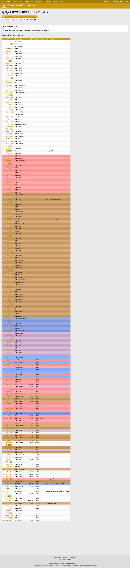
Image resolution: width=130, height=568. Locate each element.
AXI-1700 (9, 214)
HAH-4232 (9, 231)
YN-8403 (9, 384)
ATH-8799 (9, 168)
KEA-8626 (9, 282)
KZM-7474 (9, 141)
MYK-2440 (9, 297)
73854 (8, 377)
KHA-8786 (9, 146)
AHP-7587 (9, 518)
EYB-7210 (9, 107)
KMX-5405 (9, 506)
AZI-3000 (9, 477)
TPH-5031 (9, 129)
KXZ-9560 (9, 520)
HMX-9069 (9, 44)
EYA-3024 (9, 241)
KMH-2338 (9, 438)
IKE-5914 (9, 491)
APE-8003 (9, 353)
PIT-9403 (9, 462)
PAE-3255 (9, 302)
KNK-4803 (9, 51)
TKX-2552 (9, 489)
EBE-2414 (9, 387)
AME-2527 (9, 435)
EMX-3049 (9, 515)
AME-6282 (9, 122)
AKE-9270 (9, 326)
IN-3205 (8, 158)
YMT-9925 (9, 391)
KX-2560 (9, 336)
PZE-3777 (9, 170)
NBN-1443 (9, 224)
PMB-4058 (9, 110)
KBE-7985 (9, 165)
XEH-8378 (9, 219)
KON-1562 (9, 144)
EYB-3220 (9, 498)
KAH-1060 (9, 163)
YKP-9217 (9, 309)
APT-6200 (9, 513)
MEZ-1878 (9, 161)
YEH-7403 (9, 411)
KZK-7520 (9, 238)
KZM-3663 (9, 153)
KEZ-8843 (9, 136)
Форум (65, 557)
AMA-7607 (9, 314)
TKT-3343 (9, 246)
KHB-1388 (9, 464)
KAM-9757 (9, 255)
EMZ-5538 (9, 258)
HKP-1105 (9, 83)
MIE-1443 (9, 272)
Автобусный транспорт (23, 5)
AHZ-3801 (9, 209)
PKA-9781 (9, 148)
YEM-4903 (9, 416)
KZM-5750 (9, 199)
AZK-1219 (9, 460)
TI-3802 (8, 190)
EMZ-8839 (9, 263)
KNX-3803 (9, 61)
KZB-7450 (9, 192)
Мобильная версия (65, 559)
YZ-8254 (9, 365)
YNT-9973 (9, 178)
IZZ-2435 (9, 119)
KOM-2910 (9, 56)
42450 (8, 362)
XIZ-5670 (9, 494)
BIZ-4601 (9, 234)
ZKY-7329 (9, 467)
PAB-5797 (9, 345)
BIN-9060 (9, 71)
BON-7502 (9, 333)
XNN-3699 (9, 496)
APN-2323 (9, 216)
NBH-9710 (9, 404)
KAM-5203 (9, 253)
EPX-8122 (9, 479)
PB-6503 (9, 379)
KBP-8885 (9, 323)
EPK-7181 (9, 229)
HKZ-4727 (9, 85)
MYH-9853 (9, 100)
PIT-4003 (9, 88)
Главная (58, 557)
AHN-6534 (9, 95)
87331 (8, 370)
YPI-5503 (9, 423)
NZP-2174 (9, 469)
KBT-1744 (9, 433)
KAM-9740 (9, 204)
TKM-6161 (9, 243)
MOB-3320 (9, 457)
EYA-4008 (9, 450)
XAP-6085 (9, 68)
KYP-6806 (9, 511)
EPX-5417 (9, 472)
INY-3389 (9, 508)
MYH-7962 (9, 428)
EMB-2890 (9, 319)
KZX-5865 (9, 426)
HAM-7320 (9, 78)
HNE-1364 (9, 105)
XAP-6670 (9, 408)
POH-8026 (9, 440)
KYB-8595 (9, 299)
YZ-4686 (9, 360)
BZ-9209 (9, 367)
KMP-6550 (9, 481)
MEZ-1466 (9, 280)
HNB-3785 (9, 285)
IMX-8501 (9, 421)
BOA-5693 (9, 311)
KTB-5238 (9, 175)
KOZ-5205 (9, 289)
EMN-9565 (9, 124)
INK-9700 (9, 396)
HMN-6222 (9, 338)
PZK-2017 (9, 399)
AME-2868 (9, 430)
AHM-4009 (9, 59)
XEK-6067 (9, 501)
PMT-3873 (9, 97)
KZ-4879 (9, 355)
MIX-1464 (9, 80)
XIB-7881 (9, 418)
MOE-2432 (9, 117)
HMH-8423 (9, 389)
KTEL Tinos (18, 19)
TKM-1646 (9, 207)
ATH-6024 (9, 76)
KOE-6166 (9, 287)
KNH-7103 (9, 401)
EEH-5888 (9, 226)
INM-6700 (9, 343)
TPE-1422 (9, 316)
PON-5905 (9, 151)
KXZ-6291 (9, 139)
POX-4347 (9, 42)
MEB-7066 (9, 182)
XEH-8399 (9, 503)
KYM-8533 (9, 443)
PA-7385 (9, 374)
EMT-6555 (9, 331)
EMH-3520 (9, 63)
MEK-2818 (9, 93)
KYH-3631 (9, 452)
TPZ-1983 (9, 292)
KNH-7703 (9, 306)
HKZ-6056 (9, 455)
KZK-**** (9, 350)
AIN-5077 (9, 54)
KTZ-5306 (9, 90)
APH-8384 (9, 304)
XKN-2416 (9, 195)
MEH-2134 (9, 66)
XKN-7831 (9, 134)
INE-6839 (9, 265)
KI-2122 (8, 294)
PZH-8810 (9, 447)
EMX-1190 (9, 131)
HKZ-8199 (9, 413)
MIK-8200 (9, 275)
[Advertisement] (65, 539)
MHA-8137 (9, 221)
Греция (7, 19)
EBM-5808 (9, 445)
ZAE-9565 (9, 212)
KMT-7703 (9, 486)
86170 (8, 372)
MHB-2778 (9, 73)
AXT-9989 (9, 394)
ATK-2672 (9, 474)
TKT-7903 (9, 270)
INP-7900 (9, 268)
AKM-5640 (9, 112)
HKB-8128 (9, 202)
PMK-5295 (9, 340)
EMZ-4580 (9, 127)
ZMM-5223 (9, 197)
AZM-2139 (9, 102)
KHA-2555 (9, 236)
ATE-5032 (9, 328)
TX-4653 (9, 382)
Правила (72, 557)
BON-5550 (9, 49)
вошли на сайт (11, 29)
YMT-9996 (9, 248)
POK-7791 (9, 156)
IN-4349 (8, 277)
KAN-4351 (9, 251)
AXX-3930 (9, 321)
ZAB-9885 (9, 260)
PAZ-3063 (9, 180)
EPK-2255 (9, 187)
